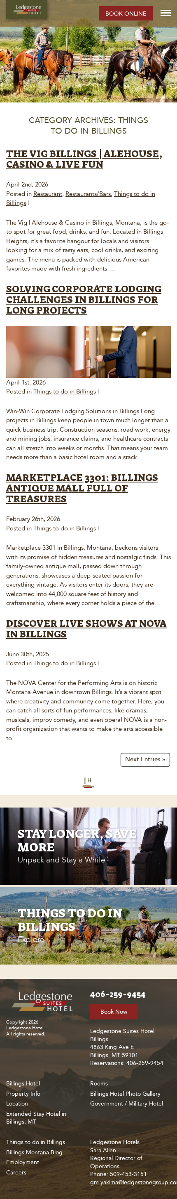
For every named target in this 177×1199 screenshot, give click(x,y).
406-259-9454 (118, 994)
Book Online (125, 13)
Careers (16, 1172)
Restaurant (47, 194)
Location (17, 1103)
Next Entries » (145, 759)
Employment (22, 1162)
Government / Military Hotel (126, 1103)
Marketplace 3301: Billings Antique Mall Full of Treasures (82, 488)
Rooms (99, 1083)
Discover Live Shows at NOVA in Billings (86, 629)
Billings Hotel (23, 1083)
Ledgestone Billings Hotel (26, 9)
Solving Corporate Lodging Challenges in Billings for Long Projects (83, 299)
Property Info (23, 1093)
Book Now (113, 1011)
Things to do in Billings (64, 391)
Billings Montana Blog (34, 1152)
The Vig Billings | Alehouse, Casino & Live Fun (84, 159)
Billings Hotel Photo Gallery (125, 1093)
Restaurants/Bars (88, 194)
